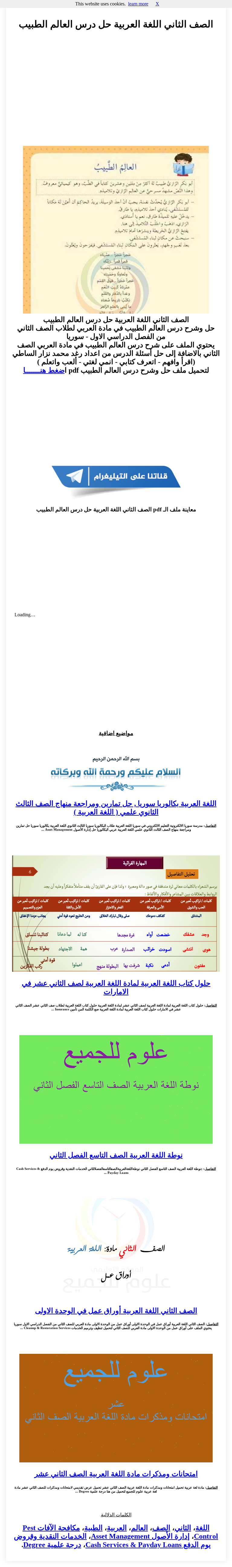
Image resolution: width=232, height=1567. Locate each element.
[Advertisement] (116, 89)
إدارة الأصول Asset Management (140, 1536)
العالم (139, 1528)
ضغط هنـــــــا (44, 370)
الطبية (93, 1528)
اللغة (202, 1528)
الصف (161, 1528)
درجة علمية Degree (52, 1545)
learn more (138, 3)
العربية (117, 1528)
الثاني (183, 1528)
